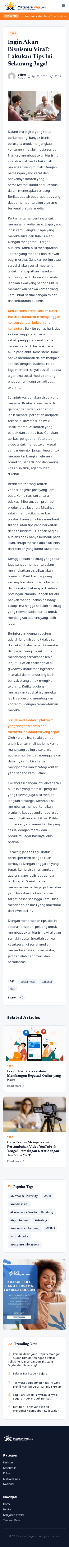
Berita (7, 1509)
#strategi (41, 1220)
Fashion (8, 1462)
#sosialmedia (19, 1236)
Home (7, 1504)
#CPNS (50, 1228)
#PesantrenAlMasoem (24, 1244)
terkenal (47, 981)
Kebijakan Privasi (13, 1515)
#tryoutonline (19, 1220)
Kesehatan (9, 1468)
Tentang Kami (12, 1520)
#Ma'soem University (24, 1196)
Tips (13, 33)
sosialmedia (28, 981)
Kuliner (7, 1473)
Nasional (8, 1484)
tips (12, 988)
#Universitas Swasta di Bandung (31, 1212)
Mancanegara (11, 1478)
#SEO (47, 1196)
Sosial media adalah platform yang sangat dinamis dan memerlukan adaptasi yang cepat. (34, 726)
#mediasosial (19, 1204)
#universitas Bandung (24, 1228)
